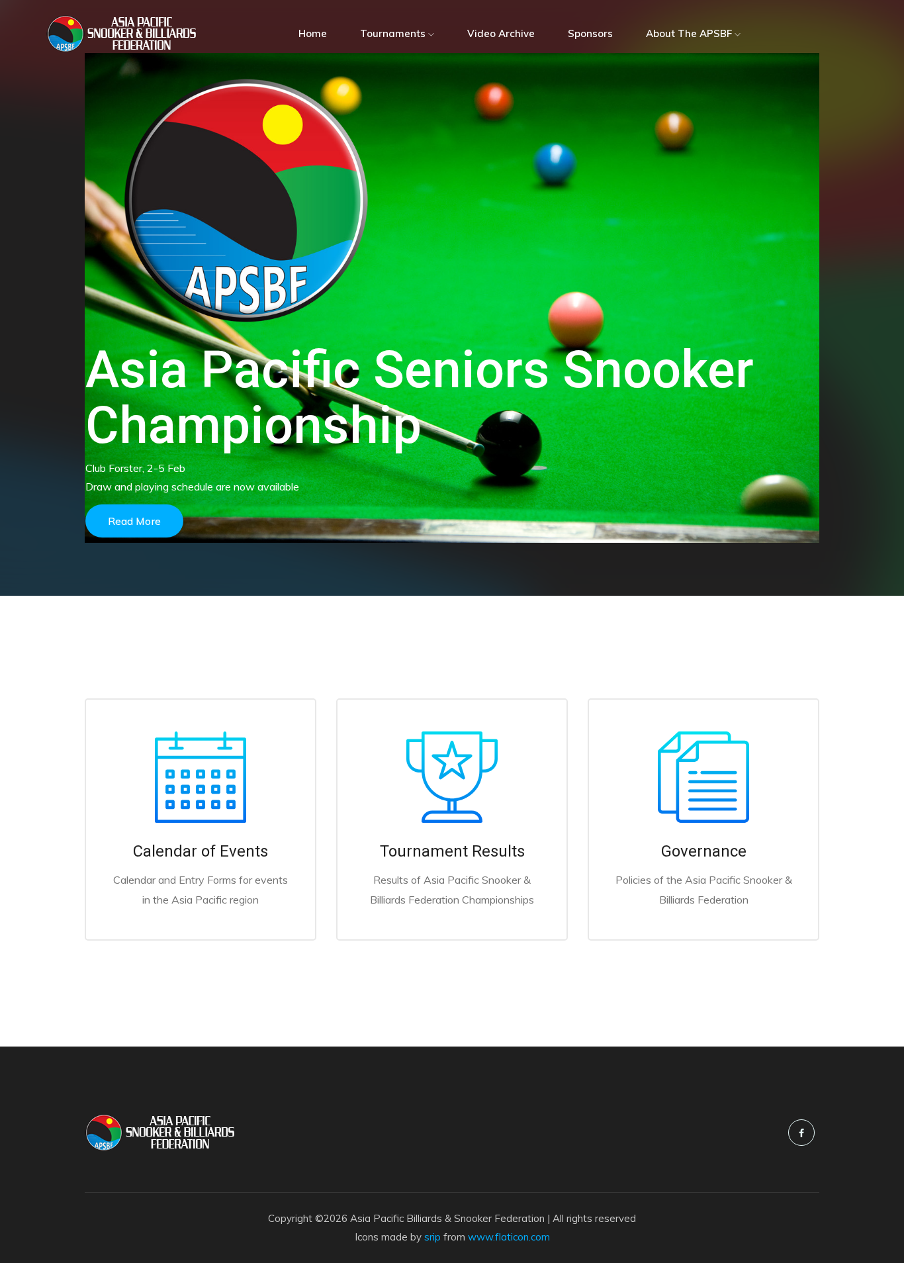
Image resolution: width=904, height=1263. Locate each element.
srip (432, 1237)
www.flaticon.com (509, 1237)
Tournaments (394, 33)
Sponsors (590, 33)
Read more (134, 521)
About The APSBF (690, 33)
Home (312, 33)
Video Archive (501, 33)
